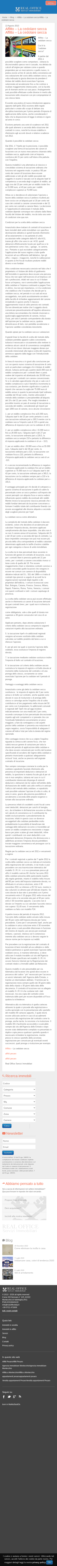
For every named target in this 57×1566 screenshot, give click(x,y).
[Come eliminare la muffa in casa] (7, 1249)
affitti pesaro (10, 1053)
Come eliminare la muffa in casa (29, 1248)
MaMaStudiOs (14, 1404)
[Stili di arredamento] (7, 1274)
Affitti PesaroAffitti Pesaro (12, 1362)
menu (51, 3)
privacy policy (39, 1562)
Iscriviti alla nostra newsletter (18, 1216)
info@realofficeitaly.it (10, 1305)
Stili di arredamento (23, 1272)
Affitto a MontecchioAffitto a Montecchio (18, 1372)
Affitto (8, 1048)
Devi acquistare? (13, 1208)
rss (21, 1397)
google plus (15, 1397)
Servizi (5, 1333)
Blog (12, 17)
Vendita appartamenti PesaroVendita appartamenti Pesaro (26, 1380)
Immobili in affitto (9, 1329)
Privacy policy (8, 1346)
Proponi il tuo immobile (16, 1200)
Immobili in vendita (10, 1325)
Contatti (5, 1342)
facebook (4, 1397)
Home (4, 17)
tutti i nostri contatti (9, 1311)
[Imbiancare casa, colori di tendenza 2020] (7, 1262)
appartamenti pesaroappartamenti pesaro (19, 1376)
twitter (9, 1397)
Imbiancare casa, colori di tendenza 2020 (34, 1260)
